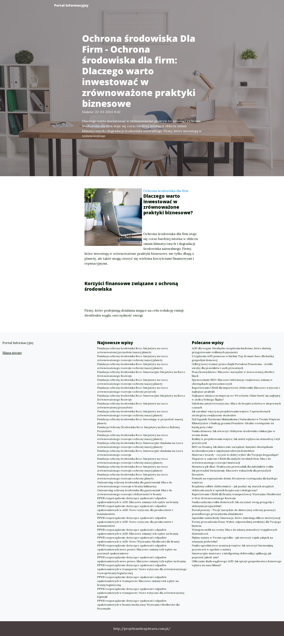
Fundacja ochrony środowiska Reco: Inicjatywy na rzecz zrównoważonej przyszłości (132, 405)
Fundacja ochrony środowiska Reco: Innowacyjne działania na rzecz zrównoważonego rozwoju (140, 452)
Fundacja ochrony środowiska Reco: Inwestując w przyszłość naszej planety (140, 421)
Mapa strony (12, 353)
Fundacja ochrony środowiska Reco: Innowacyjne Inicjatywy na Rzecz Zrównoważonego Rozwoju (141, 373)
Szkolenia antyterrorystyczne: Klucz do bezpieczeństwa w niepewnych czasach (236, 405)
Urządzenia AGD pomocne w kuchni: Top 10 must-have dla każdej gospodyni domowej (233, 358)
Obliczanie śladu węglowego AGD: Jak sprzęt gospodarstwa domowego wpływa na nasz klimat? (237, 563)
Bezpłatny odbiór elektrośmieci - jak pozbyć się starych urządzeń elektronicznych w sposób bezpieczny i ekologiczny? (233, 488)
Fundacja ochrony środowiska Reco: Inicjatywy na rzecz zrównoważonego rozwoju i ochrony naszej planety (132, 358)
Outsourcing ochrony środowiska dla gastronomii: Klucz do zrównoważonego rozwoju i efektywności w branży (134, 492)
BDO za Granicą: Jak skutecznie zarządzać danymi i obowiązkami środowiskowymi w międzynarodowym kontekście (232, 448)
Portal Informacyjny (71, 5)
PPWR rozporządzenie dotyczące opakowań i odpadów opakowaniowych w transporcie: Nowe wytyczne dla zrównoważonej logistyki (140, 592)
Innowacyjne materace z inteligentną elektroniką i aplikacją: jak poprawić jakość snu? (231, 555)
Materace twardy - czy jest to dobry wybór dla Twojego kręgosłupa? (235, 454)
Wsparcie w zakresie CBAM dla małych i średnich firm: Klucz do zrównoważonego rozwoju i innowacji (231, 460)
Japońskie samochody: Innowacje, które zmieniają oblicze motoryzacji (236, 517)
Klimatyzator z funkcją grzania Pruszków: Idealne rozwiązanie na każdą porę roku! (233, 425)
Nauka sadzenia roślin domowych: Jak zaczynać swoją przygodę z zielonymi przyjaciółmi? (233, 504)
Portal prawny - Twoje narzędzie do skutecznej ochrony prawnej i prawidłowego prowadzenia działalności (234, 512)
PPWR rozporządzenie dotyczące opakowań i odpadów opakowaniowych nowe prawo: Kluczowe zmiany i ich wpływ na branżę (141, 559)
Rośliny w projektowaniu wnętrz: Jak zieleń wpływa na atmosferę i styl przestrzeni (236, 441)
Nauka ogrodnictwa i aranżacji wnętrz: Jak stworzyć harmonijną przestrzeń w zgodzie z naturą (232, 547)
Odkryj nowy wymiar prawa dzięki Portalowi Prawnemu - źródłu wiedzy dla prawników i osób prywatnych (232, 366)
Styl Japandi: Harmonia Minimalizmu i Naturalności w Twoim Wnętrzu (236, 419)
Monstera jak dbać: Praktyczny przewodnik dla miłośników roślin (232, 466)
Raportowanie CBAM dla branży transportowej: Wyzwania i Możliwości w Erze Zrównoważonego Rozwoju (236, 496)
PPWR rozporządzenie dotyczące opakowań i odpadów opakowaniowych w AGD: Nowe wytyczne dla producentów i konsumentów (135, 510)
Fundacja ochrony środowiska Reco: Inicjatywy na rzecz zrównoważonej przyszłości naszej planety (132, 350)
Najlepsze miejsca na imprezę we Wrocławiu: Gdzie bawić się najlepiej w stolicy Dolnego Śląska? (236, 397)
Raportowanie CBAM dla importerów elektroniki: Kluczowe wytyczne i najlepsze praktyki (236, 389)
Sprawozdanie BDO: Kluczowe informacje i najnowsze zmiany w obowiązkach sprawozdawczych (232, 381)
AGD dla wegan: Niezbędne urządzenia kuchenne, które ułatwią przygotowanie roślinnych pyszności (231, 350)
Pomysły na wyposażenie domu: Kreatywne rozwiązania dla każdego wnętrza (234, 480)
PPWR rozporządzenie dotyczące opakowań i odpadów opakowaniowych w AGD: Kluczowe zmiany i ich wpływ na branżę (137, 500)
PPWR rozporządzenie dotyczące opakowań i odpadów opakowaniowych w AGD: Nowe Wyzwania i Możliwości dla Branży (138, 539)
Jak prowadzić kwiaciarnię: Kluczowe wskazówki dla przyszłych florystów (231, 472)
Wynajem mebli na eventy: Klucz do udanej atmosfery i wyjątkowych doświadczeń (234, 531)
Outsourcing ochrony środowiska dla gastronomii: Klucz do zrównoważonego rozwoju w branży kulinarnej (134, 484)
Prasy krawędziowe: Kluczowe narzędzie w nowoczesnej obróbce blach (233, 373)
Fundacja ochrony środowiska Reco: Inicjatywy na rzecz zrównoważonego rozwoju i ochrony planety (132, 476)
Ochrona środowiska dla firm (165, 191)
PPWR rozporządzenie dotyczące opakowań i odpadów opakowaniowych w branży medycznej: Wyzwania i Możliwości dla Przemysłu (138, 604)
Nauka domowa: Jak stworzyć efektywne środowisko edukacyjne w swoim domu (233, 433)
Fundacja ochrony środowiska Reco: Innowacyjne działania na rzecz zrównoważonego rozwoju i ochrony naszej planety (140, 444)
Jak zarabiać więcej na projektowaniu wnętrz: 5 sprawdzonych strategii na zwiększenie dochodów (231, 413)
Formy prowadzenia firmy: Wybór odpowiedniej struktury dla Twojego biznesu (236, 523)
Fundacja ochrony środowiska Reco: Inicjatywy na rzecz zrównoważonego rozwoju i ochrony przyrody (132, 389)
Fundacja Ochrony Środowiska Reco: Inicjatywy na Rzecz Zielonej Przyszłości (138, 429)
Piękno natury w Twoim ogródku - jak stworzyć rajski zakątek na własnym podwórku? (232, 539)
